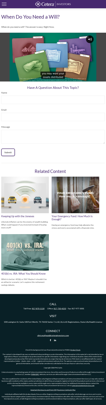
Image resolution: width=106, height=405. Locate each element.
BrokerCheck (75, 350)
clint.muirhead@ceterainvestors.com (53, 335)
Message (5, 126)
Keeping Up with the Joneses (17, 216)
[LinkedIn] (55, 340)
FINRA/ (33, 374)
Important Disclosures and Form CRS (43, 390)
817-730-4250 (60, 308)
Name (4, 92)
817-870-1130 (38, 308)
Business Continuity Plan (66, 390)
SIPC (37, 374)
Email (3, 109)
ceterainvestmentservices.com (83, 385)
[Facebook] (50, 340)
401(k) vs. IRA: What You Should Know (23, 273)
